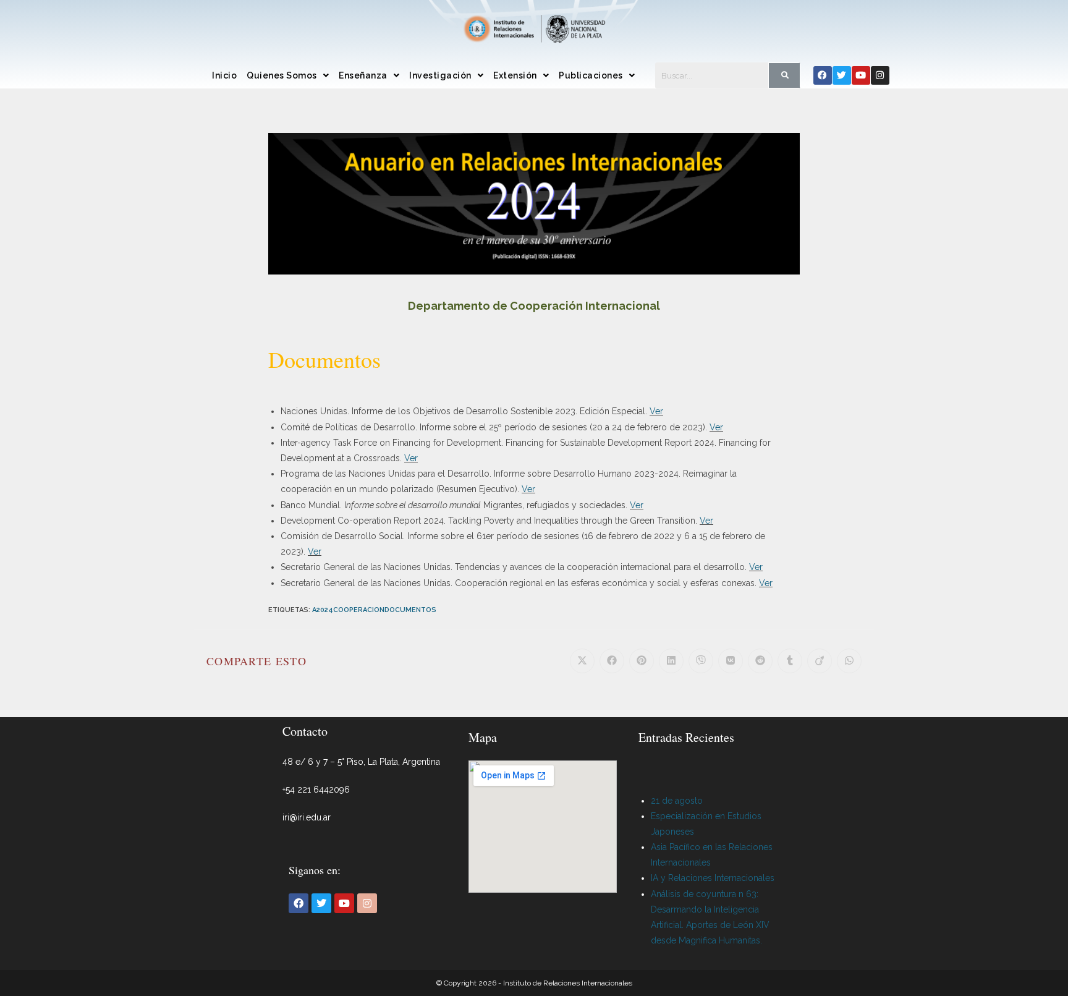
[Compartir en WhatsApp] (849, 661)
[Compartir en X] (582, 661)
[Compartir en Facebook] (612, 661)
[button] (288, 75)
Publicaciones (591, 75)
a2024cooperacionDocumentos (374, 610)
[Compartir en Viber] (701, 661)
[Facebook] (822, 75)
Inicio (224, 75)
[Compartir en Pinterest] (641, 661)
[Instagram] (880, 75)
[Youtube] (861, 75)
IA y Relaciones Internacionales (712, 878)
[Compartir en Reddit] (760, 661)
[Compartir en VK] (730, 661)
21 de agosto (677, 801)
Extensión (515, 75)
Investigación (440, 75)
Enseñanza (363, 75)
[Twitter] (842, 75)
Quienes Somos (282, 75)
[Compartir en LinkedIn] (671, 661)
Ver (656, 411)
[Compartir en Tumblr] (790, 661)
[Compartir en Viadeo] (819, 661)
